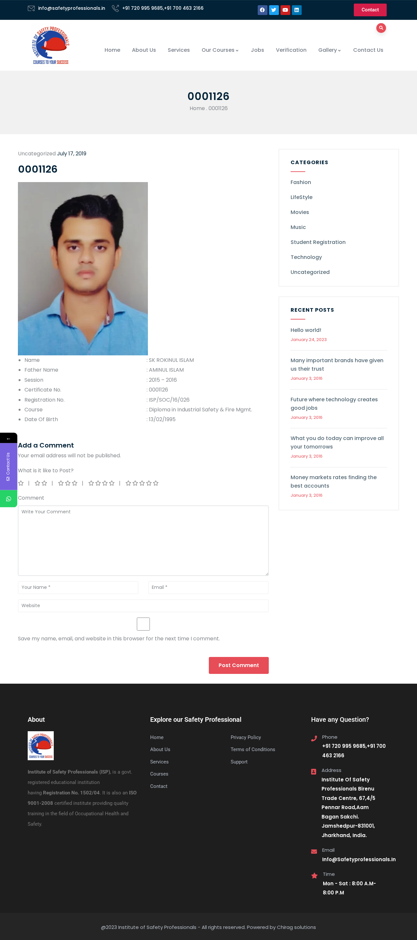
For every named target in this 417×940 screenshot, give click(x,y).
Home (112, 50)
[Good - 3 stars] (68, 483)
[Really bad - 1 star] (21, 483)
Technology (306, 257)
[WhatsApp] (8, 498)
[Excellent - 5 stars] (142, 483)
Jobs (257, 50)
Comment (31, 498)
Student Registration (318, 242)
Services (179, 50)
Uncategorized (310, 272)
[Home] (50, 45)
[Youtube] (285, 10)
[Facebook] (262, 10)
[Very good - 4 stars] (102, 483)
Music (298, 227)
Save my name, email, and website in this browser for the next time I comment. (119, 638)
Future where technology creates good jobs (334, 404)
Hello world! (306, 330)
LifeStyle (301, 197)
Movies (300, 212)
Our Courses (218, 50)
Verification (291, 50)
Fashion (301, 182)
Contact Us (368, 50)
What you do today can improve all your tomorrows (337, 442)
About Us (144, 50)
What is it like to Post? (46, 470)
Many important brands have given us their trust (337, 365)
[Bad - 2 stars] (41, 483)
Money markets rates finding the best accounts (334, 482)
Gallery (327, 50)
